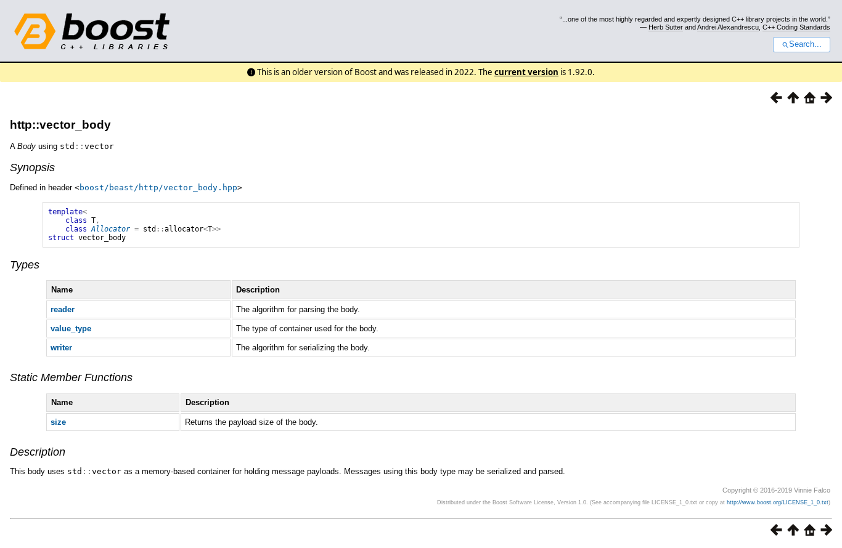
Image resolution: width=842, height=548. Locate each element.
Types (24, 265)
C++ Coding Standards (796, 27)
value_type (71, 328)
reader (63, 309)
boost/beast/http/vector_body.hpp (158, 187)
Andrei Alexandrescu (728, 27)
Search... (805, 44)
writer (61, 347)
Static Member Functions (71, 377)
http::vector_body (60, 124)
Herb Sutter (665, 27)
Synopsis (32, 167)
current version (526, 72)
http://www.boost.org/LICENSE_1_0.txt (777, 502)
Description (37, 452)
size (58, 422)
